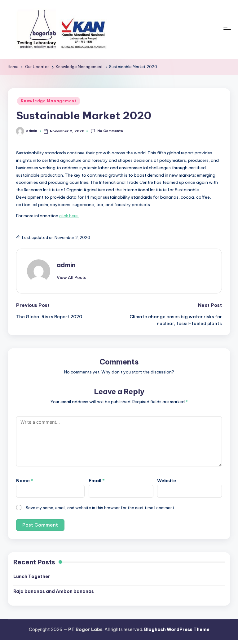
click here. (69, 215)
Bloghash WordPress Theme (176, 629)
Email (97, 480)
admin (66, 265)
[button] (71, 277)
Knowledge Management (48, 101)
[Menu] (226, 29)
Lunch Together (31, 576)
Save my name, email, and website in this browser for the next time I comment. (100, 507)
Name (24, 480)
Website (166, 480)
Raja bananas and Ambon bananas (53, 591)
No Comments (110, 131)
